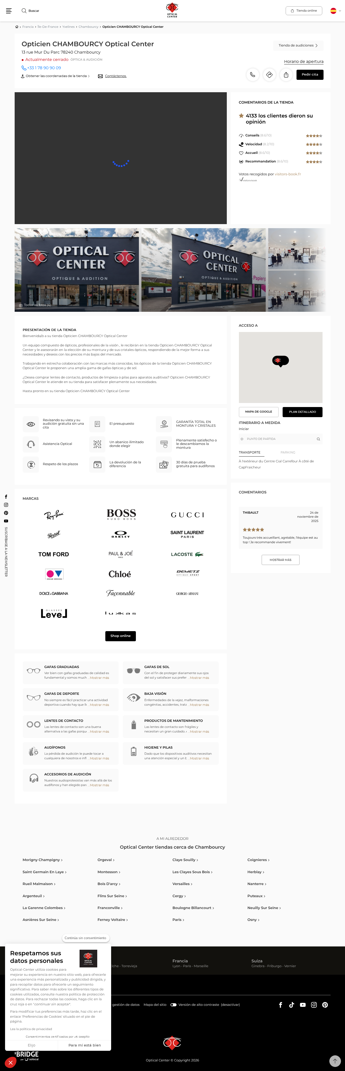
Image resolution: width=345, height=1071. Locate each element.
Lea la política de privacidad (31, 1029)
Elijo (31, 1045)
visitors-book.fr (288, 174)
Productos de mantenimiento (173, 721)
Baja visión (155, 694)
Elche (114, 966)
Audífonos (54, 747)
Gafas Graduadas (61, 667)
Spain (99, 961)
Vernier (290, 966)
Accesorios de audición (67, 774)
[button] (11, 1062)
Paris (187, 966)
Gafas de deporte (61, 694)
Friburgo (274, 966)
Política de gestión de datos (117, 1005)
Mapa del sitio (155, 1005)
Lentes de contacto (63, 721)
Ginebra (258, 966)
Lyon (176, 966)
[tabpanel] (281, 464)
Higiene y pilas (158, 747)
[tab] (260, 452)
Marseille (201, 966)
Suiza (257, 961)
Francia (180, 961)
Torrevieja (129, 966)
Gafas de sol (156, 667)
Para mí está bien (84, 1045)
